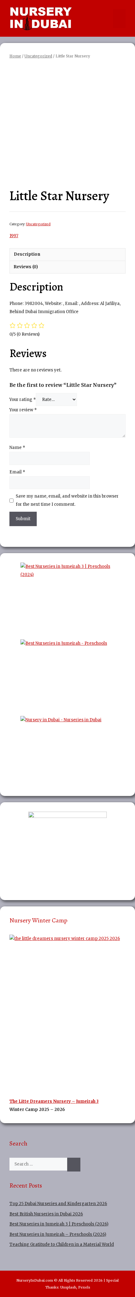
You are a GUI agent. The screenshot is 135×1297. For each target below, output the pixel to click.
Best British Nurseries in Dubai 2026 (46, 1214)
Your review (23, 410)
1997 (13, 235)
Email (17, 472)
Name (17, 447)
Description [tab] (27, 254)
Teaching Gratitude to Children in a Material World (61, 1244)
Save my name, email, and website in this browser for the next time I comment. (67, 500)
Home (15, 56)
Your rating (22, 399)
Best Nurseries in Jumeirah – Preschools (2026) (57, 1234)
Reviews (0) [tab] (26, 267)
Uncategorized (38, 56)
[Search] (73, 1165)
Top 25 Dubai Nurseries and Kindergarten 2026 (58, 1203)
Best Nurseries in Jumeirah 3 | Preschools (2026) (58, 1224)
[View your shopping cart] (106, 18)
